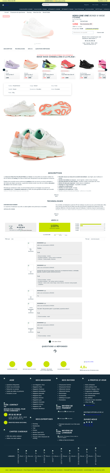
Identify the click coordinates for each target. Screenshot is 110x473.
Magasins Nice (37, 395)
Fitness (35, 430)
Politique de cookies (55, 470)
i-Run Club (88, 402)
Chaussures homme (65, 385)
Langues (11, 456)
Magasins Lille (37, 406)
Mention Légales (16, 470)
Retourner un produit (13, 389)
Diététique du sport (64, 397)
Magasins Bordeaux (39, 408)
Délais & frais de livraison (66, 440)
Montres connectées (39, 434)
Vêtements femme (64, 391)
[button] (12, 366)
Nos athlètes (89, 397)
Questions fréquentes (13, 385)
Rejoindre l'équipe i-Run (92, 389)
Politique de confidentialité (34, 470)
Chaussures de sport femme (17, 12)
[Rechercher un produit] (66, 4)
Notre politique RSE (91, 387)
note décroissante (95, 239)
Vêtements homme (64, 389)
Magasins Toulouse (38, 389)
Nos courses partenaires (92, 393)
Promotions (62, 400)
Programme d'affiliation (92, 391)
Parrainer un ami (11, 393)
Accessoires (62, 395)
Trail (34, 428)
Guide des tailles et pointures (15, 391)
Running (29, 12)
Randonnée (36, 426)
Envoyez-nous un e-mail (18, 422)
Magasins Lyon (37, 400)
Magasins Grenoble (38, 402)
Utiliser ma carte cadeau (14, 438)
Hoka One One (37, 12)
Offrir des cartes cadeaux (14, 436)
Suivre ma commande (13, 387)
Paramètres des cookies (73, 470)
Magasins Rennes (38, 397)
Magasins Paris (37, 387)
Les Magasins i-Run (39, 385)
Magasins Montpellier (39, 391)
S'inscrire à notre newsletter (93, 400)
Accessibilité (89, 470)
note (12, 239)
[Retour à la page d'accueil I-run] (10, 7)
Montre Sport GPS (38, 432)
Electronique (62, 393)
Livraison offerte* (92, 28)
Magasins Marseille (38, 393)
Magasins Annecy (38, 404)
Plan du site (100, 470)
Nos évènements (90, 395)
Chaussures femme (65, 387)
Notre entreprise (90, 385)
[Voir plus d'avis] (55, 341)
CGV (6, 470)
